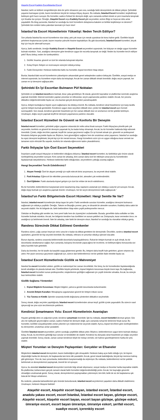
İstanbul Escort (55, 5)
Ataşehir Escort (28, 5)
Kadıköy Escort (42, 5)
